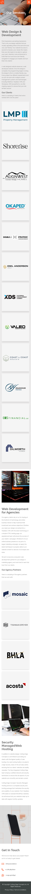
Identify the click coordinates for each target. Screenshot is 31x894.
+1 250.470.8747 (11, 875)
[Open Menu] (29, 2)
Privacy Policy (9, 890)
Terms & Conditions (20, 890)
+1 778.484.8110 (10, 869)
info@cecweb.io (11, 864)
